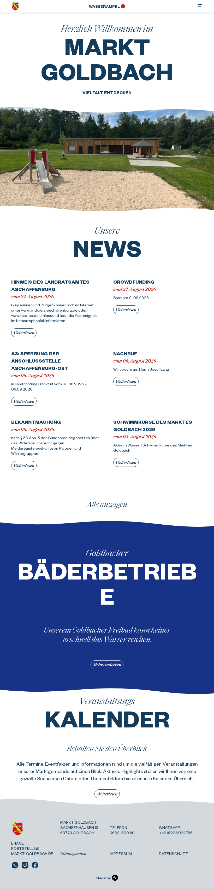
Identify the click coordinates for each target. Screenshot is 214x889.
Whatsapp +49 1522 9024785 (176, 830)
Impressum (121, 853)
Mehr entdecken (107, 664)
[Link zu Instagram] (25, 865)
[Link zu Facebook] (35, 865)
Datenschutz (173, 853)
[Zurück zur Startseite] (15, 6)
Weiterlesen (24, 332)
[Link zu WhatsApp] (15, 865)
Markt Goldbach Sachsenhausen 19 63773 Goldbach (79, 827)
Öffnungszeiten (73, 853)
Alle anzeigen (107, 504)
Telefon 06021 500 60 (122, 830)
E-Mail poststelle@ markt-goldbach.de (32, 848)
